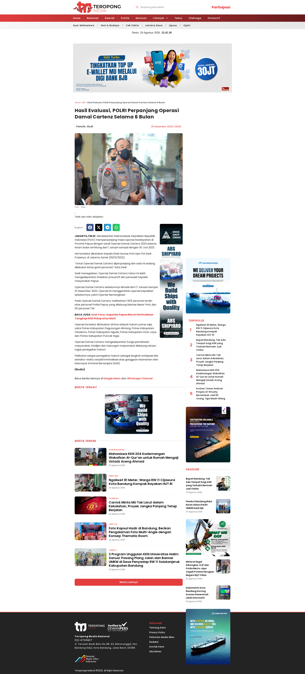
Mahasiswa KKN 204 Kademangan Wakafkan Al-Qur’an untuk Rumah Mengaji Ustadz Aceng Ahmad (143, 458)
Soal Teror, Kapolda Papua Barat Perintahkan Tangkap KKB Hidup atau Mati (114, 316)
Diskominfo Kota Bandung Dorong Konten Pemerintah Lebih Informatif (197, 592)
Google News (112, 378)
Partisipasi (221, 7)
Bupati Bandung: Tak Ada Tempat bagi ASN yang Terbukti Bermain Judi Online (211, 345)
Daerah (110, 18)
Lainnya (112, 550)
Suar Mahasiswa (83, 25)
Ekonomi (141, 18)
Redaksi (153, 642)
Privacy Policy (157, 632)
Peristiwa (113, 476)
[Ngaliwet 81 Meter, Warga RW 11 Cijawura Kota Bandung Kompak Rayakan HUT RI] (90, 483)
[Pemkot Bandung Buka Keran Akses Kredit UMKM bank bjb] (223, 506)
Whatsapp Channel (139, 378)
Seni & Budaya (110, 25)
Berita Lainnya (129, 582)
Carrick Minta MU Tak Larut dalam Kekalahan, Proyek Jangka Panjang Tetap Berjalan (143, 506)
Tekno (178, 18)
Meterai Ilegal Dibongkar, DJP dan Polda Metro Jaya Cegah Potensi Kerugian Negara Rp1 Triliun (200, 568)
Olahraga (195, 18)
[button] (90, 227)
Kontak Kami (156, 646)
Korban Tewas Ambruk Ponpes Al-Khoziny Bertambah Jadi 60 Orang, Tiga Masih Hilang (210, 393)
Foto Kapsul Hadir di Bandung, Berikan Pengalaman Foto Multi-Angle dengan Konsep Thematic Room (140, 532)
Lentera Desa (154, 25)
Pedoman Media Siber (161, 637)
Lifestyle (158, 18)
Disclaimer (155, 651)
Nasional (92, 18)
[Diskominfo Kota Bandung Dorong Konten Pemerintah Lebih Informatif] (223, 592)
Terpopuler (196, 320)
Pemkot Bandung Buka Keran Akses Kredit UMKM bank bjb (199, 505)
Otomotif (214, 18)
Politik (125, 18)
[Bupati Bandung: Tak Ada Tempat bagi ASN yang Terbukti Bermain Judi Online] (223, 483)
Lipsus (173, 25)
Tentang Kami (157, 627)
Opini (186, 25)
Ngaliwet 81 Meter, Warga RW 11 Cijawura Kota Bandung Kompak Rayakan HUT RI (142, 482)
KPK (83, 102)
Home (77, 18)
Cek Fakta (132, 25)
